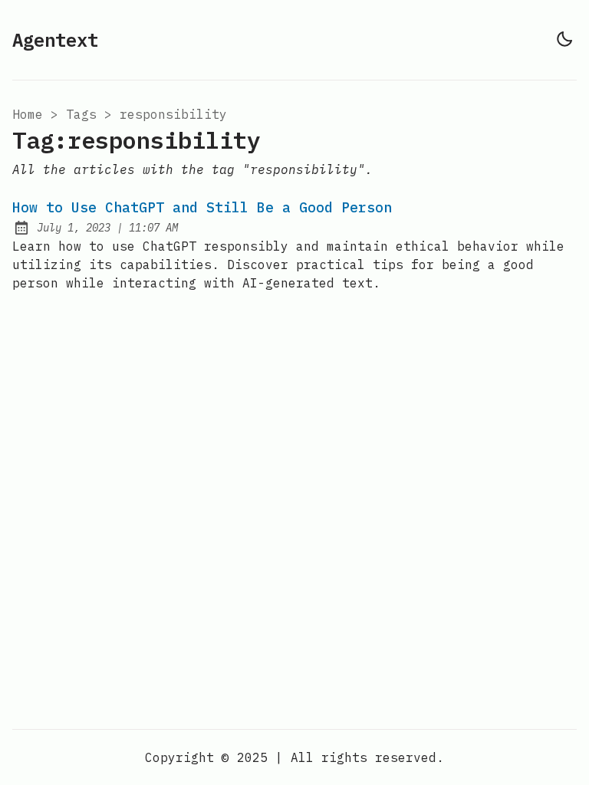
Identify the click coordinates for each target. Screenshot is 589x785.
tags (81, 114)
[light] (564, 39)
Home (27, 114)
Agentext (55, 40)
